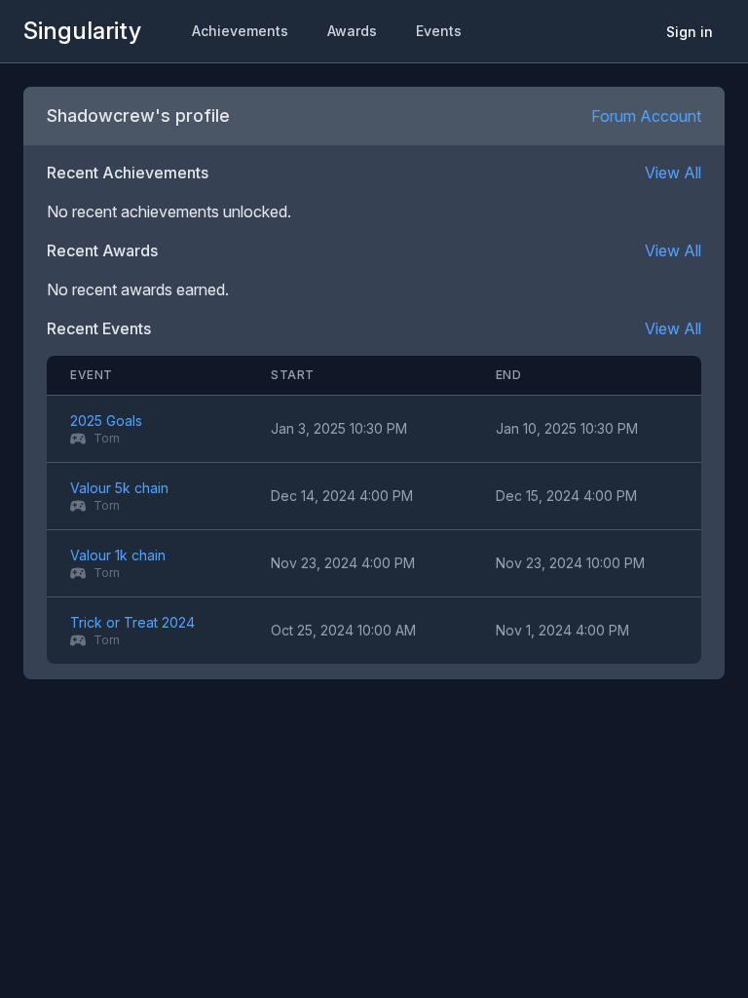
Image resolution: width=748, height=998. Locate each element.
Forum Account (646, 116)
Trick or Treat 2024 (132, 622)
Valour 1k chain (118, 555)
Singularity (82, 31)
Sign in (689, 31)
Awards (352, 30)
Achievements (240, 30)
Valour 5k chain (119, 488)
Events (439, 30)
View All (673, 172)
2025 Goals (106, 420)
